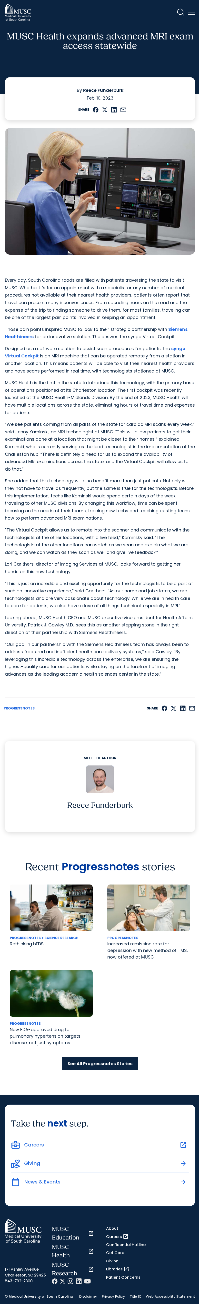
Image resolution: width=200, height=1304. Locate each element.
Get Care (115, 1253)
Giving (112, 1261)
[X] (62, 1281)
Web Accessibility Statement (170, 1296)
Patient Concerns (123, 1277)
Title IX (135, 1296)
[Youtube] (87, 1281)
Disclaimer (88, 1296)
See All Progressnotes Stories (100, 1064)
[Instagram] (70, 1281)
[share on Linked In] (114, 109)
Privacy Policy (113, 1296)
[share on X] (104, 109)
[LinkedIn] (79, 1281)
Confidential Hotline (126, 1245)
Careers (117, 1236)
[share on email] (123, 109)
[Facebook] (55, 1281)
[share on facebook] (96, 109)
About (112, 1228)
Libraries (117, 1269)
